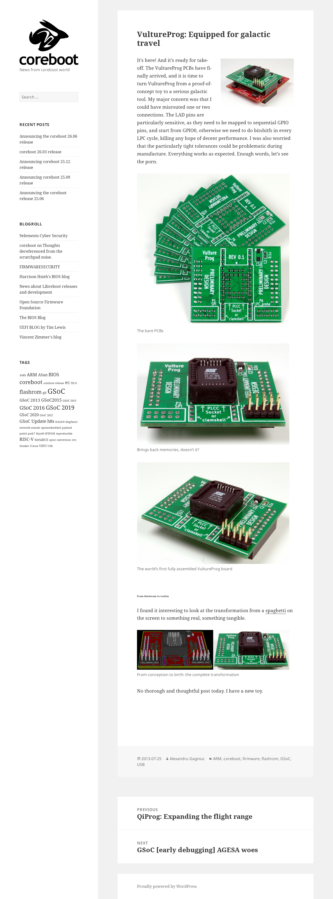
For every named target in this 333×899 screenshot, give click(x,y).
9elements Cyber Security (44, 235)
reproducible (64, 433)
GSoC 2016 (32, 407)
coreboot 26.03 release (40, 152)
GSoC (56, 391)
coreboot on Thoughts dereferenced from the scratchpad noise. (41, 251)
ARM (32, 374)
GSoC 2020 (29, 414)
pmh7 (31, 433)
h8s (50, 421)
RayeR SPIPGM (45, 433)
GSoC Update (33, 421)
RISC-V (27, 439)
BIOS (54, 374)
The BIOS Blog (33, 317)
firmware (251, 758)
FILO (74, 383)
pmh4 (23, 433)
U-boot (34, 446)
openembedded (51, 427)
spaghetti (275, 610)
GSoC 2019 (60, 407)
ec (67, 382)
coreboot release (53, 383)
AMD (23, 375)
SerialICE (41, 439)
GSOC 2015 (69, 400)
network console (30, 427)
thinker (24, 446)
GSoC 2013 (30, 400)
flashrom (31, 391)
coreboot (31, 382)
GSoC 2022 (46, 415)
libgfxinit (72, 422)
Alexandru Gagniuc (187, 758)
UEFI (43, 446)
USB (50, 446)
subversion (64, 440)
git (45, 392)
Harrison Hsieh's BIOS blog (45, 276)
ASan (43, 374)
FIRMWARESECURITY (40, 267)
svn (74, 440)
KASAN (60, 422)
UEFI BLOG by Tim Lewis (43, 327)
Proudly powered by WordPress (167, 886)
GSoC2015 (51, 400)
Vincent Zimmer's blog (40, 337)
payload (67, 427)
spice (52, 440)
